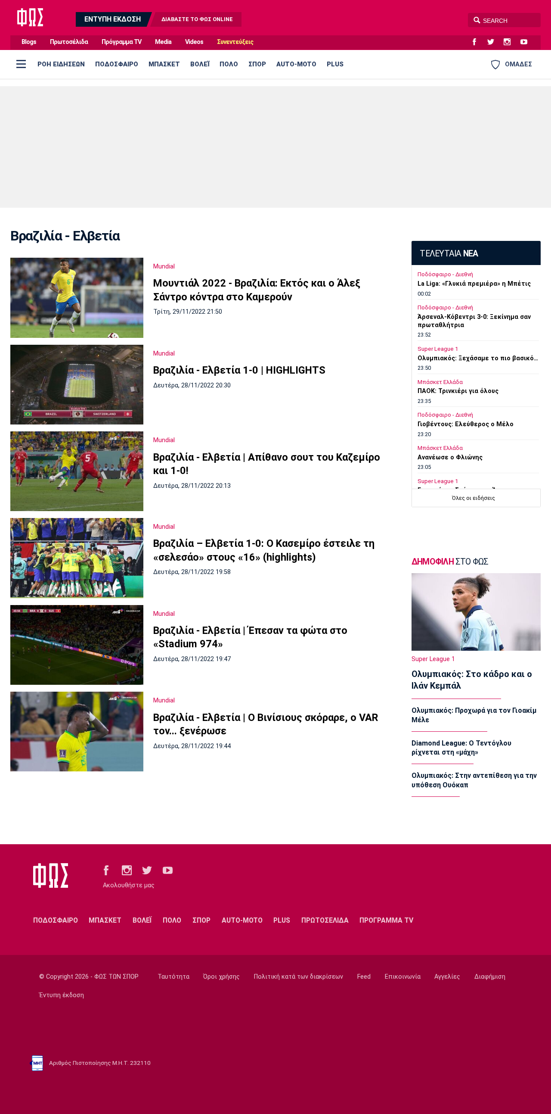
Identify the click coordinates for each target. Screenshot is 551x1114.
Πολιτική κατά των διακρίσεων (298, 976)
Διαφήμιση (489, 976)
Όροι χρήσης (221, 976)
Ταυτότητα (173, 976)
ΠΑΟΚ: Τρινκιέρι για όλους (458, 391)
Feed (364, 976)
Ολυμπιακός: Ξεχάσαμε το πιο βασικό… (478, 358)
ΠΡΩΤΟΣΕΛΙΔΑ (325, 920)
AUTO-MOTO (296, 64)
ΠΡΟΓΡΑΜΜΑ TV (386, 920)
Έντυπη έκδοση (61, 995)
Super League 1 (438, 349)
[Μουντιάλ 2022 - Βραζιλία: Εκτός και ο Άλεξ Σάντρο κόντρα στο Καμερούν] (76, 298)
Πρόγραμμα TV (121, 42)
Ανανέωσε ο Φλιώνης (450, 457)
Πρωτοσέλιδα (69, 42)
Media (163, 42)
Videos (194, 42)
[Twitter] (494, 42)
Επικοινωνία (403, 976)
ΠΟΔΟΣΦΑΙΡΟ (116, 64)
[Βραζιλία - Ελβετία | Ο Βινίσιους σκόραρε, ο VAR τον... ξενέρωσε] (76, 731)
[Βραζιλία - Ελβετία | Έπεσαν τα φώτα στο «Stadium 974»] (76, 645)
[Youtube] (527, 42)
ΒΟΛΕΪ (199, 64)
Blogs (29, 42)
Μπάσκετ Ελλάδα (440, 382)
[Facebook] (478, 42)
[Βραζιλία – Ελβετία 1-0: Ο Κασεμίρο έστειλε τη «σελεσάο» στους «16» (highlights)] (76, 558)
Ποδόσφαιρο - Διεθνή (445, 274)
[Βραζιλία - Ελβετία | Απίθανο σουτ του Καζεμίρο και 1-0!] (76, 471)
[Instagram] (510, 42)
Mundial (164, 266)
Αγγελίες (447, 976)
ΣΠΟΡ (257, 64)
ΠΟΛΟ (229, 64)
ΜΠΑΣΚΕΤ (164, 64)
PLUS (335, 64)
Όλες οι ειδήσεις (473, 498)
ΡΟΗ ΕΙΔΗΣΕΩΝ (61, 64)
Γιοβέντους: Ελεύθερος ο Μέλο (466, 424)
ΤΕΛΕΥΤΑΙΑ (449, 254)
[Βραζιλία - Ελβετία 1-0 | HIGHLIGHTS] (76, 385)
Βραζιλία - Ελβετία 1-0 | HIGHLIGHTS (239, 370)
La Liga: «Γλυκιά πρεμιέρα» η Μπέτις (474, 283)
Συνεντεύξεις (235, 42)
